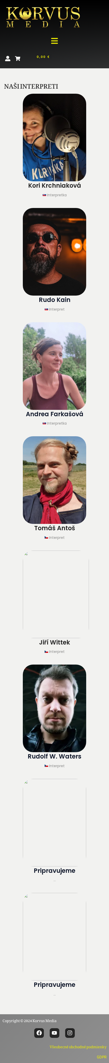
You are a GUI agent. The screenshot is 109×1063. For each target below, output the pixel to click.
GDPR (101, 1057)
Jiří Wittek (54, 642)
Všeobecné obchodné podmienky (78, 1046)
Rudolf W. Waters (54, 756)
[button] (54, 41)
